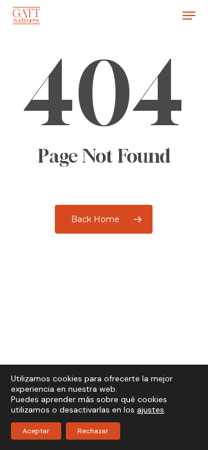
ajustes (150, 409)
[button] (189, 15)
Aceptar (36, 431)
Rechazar (93, 431)
